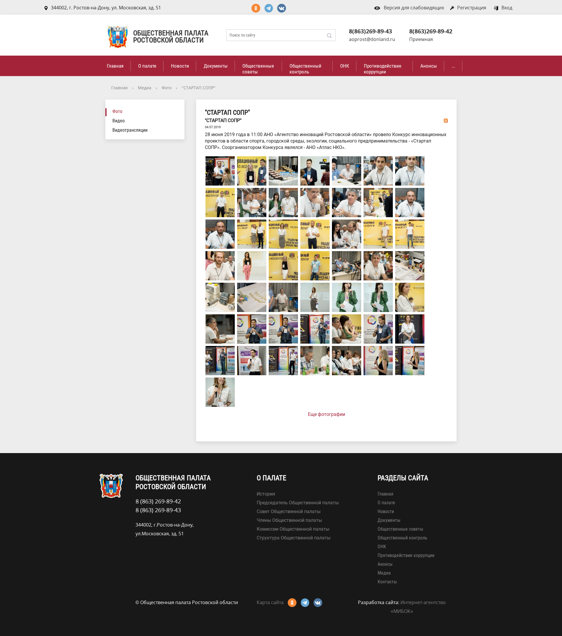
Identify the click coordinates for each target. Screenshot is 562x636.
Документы (216, 66)
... (453, 66)
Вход (506, 7)
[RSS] (446, 120)
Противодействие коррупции (382, 69)
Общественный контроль (305, 69)
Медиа (144, 87)
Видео (118, 121)
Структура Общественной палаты (293, 538)
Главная (115, 66)
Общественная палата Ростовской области (170, 36)
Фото (167, 87)
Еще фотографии (326, 414)
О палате (147, 66)
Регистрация (471, 7)
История (266, 494)
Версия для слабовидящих (414, 7)
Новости (180, 66)
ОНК (344, 66)
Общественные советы (258, 69)
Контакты (387, 581)
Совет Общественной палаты (289, 511)
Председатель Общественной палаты (298, 502)
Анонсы (428, 66)
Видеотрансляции (130, 130)
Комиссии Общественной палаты (293, 529)
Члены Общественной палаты (289, 520)
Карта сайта (270, 602)
